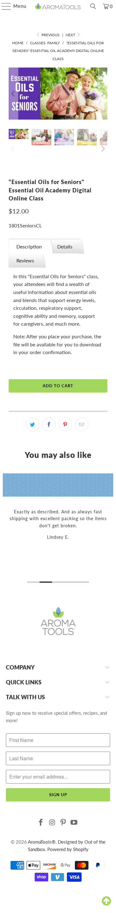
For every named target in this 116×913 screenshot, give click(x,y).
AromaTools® (41, 842)
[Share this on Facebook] (49, 424)
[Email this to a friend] (81, 424)
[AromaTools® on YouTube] (74, 822)
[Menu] (3, 6)
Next (71, 35)
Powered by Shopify (67, 849)
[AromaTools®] (58, 6)
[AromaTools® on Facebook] (41, 822)
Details (64, 246)
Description (29, 246)
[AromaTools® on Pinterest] (63, 822)
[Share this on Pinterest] (65, 424)
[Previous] (13, 93)
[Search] (93, 6)
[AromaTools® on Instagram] (52, 822)
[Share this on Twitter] (32, 424)
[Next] (103, 93)
